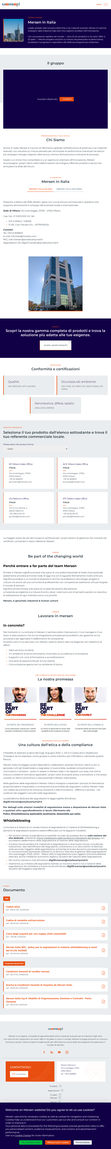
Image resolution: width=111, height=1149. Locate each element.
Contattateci (21, 1074)
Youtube (59, 1052)
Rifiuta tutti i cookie (58, 1142)
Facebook (44, 1052)
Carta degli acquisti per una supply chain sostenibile (36, 934)
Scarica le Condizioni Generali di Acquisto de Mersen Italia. (39, 985)
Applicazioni (53, 1090)
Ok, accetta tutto (30, 1142)
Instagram (67, 1052)
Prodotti (54, 1086)
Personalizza (83, 1142)
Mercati (53, 1098)
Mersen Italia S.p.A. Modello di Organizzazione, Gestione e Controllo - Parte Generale (48, 1000)
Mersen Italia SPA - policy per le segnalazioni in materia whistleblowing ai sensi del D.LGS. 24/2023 (51, 949)
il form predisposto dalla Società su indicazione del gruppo (68, 838)
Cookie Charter (23, 1135)
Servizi (53, 1102)
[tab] (40, 190)
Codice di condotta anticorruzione (25, 920)
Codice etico (13, 906)
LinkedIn (51, 1052)
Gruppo (53, 1095)
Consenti (67, 99)
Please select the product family (18, 444)
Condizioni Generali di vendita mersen (28, 971)
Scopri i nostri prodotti (56, 345)
